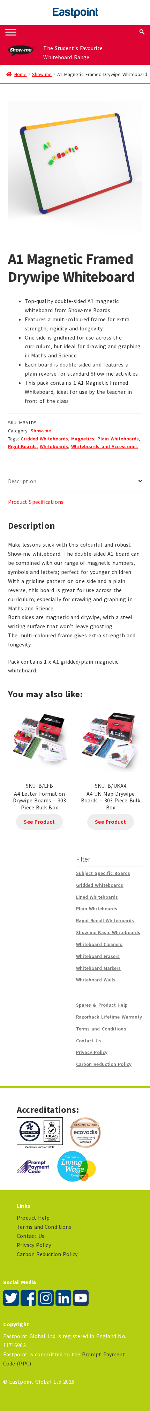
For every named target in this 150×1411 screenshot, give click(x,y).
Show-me (42, 74)
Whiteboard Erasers (98, 956)
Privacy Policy (91, 1052)
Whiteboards (54, 446)
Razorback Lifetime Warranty (109, 1017)
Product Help (33, 1217)
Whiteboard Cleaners (99, 944)
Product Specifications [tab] (35, 501)
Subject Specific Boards (103, 873)
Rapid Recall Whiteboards (105, 920)
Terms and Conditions (101, 1029)
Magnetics (82, 439)
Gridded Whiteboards (44, 439)
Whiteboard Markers (98, 968)
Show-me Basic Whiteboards (108, 932)
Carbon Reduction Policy (104, 1064)
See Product (39, 821)
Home (20, 74)
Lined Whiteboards (97, 897)
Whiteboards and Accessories (104, 446)
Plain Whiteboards (118, 439)
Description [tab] (22, 481)
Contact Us (89, 1040)
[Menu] (10, 32)
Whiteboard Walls (96, 980)
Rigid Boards (22, 446)
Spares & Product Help (102, 1005)
